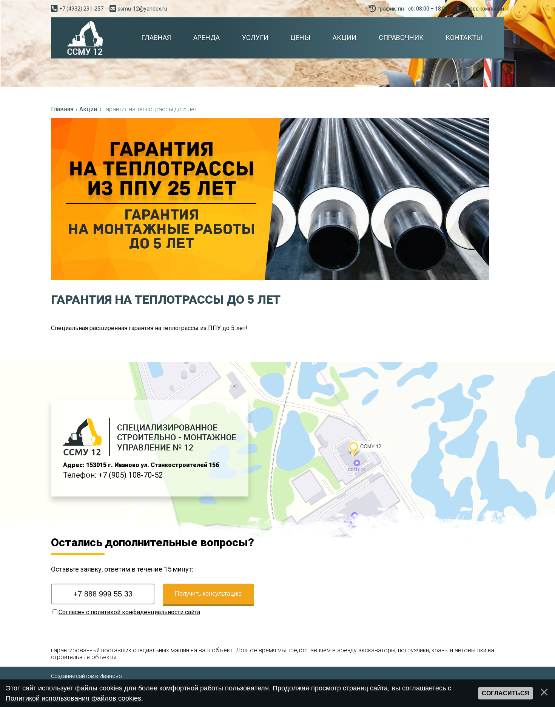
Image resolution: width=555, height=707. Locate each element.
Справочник (401, 37)
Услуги (255, 37)
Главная (156, 37)
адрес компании (483, 9)
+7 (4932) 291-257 (81, 9)
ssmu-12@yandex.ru (142, 9)
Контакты (464, 37)
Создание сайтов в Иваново (86, 676)
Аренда (206, 37)
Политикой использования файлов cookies (73, 698)
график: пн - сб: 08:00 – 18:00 (413, 9)
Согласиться (505, 693)
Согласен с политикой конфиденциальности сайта (129, 612)
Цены (300, 37)
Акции (344, 37)
